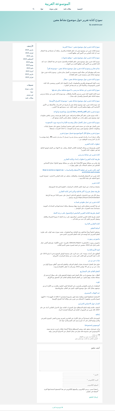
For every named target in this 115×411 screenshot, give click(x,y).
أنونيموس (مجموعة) (92, 325)
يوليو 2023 (29, 62)
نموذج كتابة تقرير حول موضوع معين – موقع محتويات (80, 57)
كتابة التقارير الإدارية (92, 223)
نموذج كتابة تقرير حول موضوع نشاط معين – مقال (81, 79)
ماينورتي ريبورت (93, 239)
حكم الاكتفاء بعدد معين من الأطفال (88, 337)
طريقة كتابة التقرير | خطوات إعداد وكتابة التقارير (82, 159)
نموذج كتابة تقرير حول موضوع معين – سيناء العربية (81, 47)
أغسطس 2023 (28, 59)
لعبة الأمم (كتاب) (94, 249)
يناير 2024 (29, 56)
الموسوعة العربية (57, 3)
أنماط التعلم (95, 228)
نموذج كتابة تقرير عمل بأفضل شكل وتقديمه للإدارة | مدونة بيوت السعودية (72, 122)
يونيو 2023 (29, 65)
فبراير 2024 (29, 53)
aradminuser (97, 25)
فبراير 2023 (29, 77)
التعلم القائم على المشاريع (90, 271)
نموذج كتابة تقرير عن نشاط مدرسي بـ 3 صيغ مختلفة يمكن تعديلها (76, 90)
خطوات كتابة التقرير (92, 144)
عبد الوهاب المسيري (92, 293)
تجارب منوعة (53, 9)
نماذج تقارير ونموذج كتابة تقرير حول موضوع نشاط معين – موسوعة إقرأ (73, 68)
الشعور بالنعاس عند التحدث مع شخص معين (86, 338)
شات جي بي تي (94, 260)
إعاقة (98, 314)
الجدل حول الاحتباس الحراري (89, 303)
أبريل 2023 (29, 71)
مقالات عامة (67, 9)
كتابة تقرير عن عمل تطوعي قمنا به (87, 202)
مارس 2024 (29, 50)
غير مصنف (95, 335)
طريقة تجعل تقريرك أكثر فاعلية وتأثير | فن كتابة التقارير (79, 191)
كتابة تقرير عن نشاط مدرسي (89, 154)
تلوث (98, 282)
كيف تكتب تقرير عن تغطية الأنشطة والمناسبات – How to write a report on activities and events (71, 171)
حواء (42, 9)
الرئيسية (79, 9)
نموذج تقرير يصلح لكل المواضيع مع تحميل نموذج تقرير (80, 133)
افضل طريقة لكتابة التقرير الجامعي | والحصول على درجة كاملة (76, 213)
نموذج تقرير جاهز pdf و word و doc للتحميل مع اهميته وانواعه (77, 111)
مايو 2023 (30, 68)
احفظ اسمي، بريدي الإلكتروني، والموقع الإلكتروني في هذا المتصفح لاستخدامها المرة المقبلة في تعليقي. (71, 390)
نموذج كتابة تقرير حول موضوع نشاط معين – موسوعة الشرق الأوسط (74, 101)
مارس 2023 (29, 74)
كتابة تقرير (96, 183)
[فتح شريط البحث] (33, 9)
